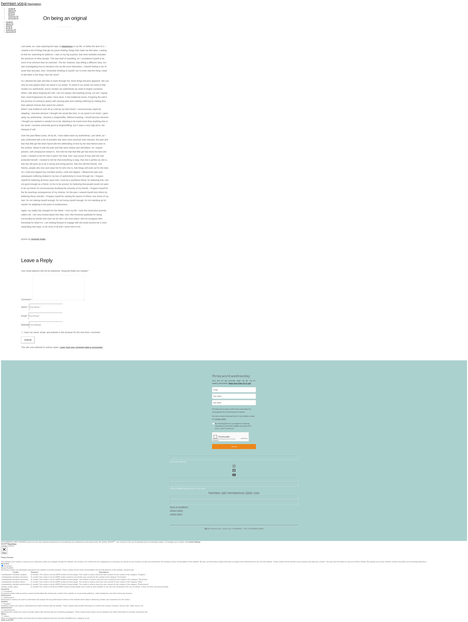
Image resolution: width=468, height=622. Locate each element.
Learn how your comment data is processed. (81, 347)
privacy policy (220, 419)
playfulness (67, 46)
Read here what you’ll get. (240, 383)
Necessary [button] (5, 564)
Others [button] (3, 614)
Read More (12, 544)
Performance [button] (6, 595)
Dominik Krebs (38, 239)
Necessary (8, 566)
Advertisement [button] (6, 608)
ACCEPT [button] (4, 544)
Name (24, 307)
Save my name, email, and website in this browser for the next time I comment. (62, 332)
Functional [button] (5, 589)
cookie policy (176, 514)
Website (25, 325)
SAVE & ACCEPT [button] (7, 620)
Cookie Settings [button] (194, 542)
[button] (32, 4)
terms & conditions (179, 507)
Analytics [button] (4, 601)
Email (24, 316)
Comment (26, 299)
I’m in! (234, 447)
